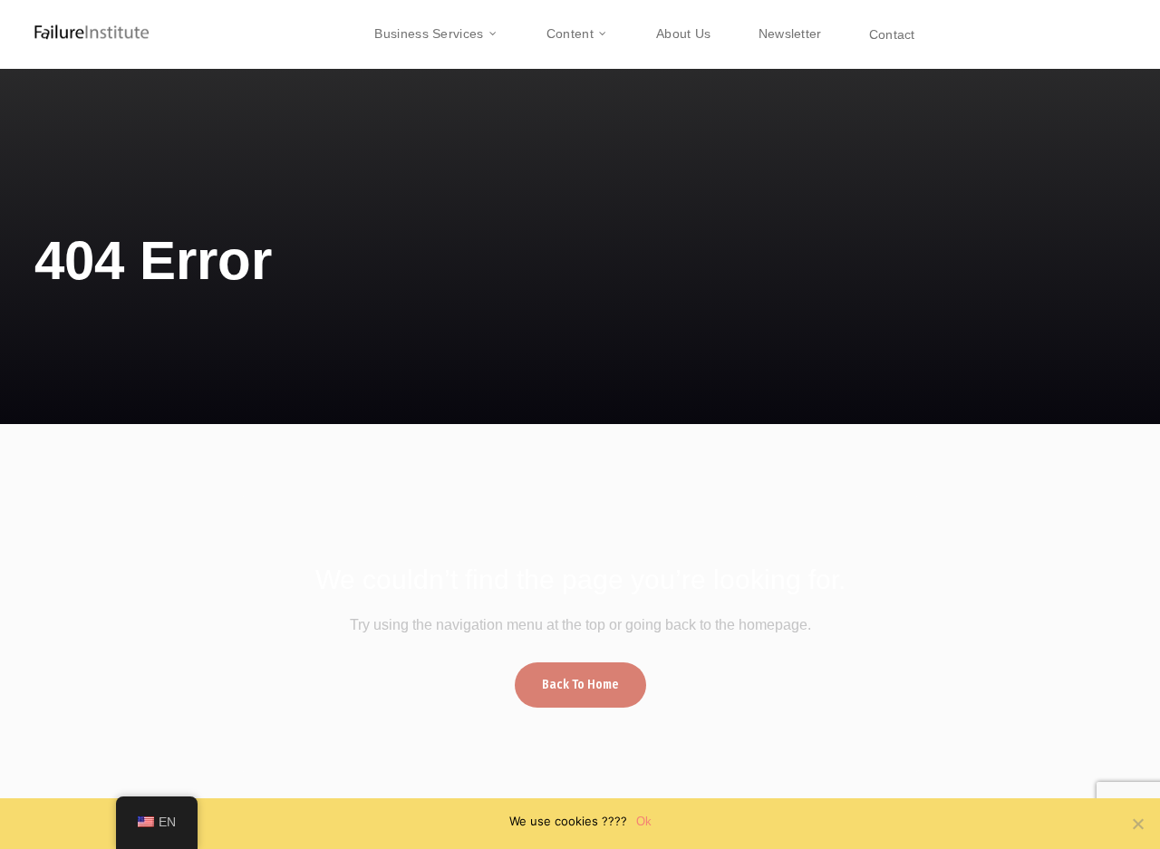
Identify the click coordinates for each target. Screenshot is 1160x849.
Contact (892, 34)
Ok (644, 821)
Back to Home (580, 684)
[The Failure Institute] (77, 22)
